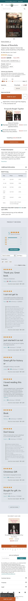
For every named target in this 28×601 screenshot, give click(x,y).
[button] (25, 96)
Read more (6, 397)
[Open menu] (2, 5)
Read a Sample (5, 41)
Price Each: (17, 85)
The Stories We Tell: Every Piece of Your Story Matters (9, 130)
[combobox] (14, 8)
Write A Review (14, 249)
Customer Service (5, 578)
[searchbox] (7, 255)
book (6, 261)
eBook (11, 66)
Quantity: (3, 85)
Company (3, 582)
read (10, 261)
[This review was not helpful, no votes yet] (23, 284)
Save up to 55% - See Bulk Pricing (9, 60)
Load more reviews (14, 507)
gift (2, 261)
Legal (2, 587)
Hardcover (4, 66)
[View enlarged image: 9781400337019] (14, 25)
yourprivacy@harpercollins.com (8, 573)
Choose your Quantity (7, 71)
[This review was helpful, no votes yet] (20, 284)
